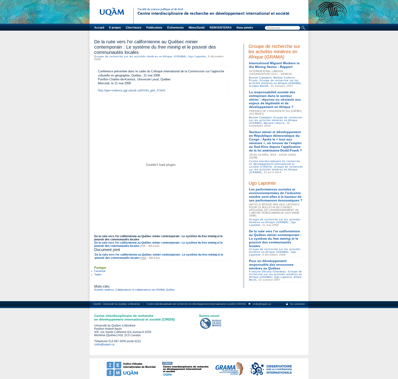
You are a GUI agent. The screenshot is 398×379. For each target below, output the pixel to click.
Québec (170, 289)
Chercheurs (133, 27)
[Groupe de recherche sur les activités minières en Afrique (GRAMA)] (229, 375)
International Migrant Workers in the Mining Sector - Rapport (274, 65)
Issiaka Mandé (259, 86)
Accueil (99, 27)
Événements (175, 27)
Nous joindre (245, 27)
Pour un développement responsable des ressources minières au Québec (271, 264)
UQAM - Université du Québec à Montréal (116, 304)
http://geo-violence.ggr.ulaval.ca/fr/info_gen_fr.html (131, 90)
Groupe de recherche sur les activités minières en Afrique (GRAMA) (140, 56)
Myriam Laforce (274, 123)
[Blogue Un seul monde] (210, 328)
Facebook (99, 271)
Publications (154, 27)
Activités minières (104, 289)
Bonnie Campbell (260, 77)
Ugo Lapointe (197, 56)
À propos (115, 27)
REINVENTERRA (221, 27)
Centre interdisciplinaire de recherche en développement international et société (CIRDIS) (274, 164)
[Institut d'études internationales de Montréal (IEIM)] (131, 375)
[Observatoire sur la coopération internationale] (271, 375)
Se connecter (297, 304)
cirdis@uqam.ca (262, 304)
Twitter (98, 274)
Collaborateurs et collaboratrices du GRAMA (140, 289)
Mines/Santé (197, 27)
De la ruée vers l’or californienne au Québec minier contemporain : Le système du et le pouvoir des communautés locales (275, 238)
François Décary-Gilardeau (267, 271)
